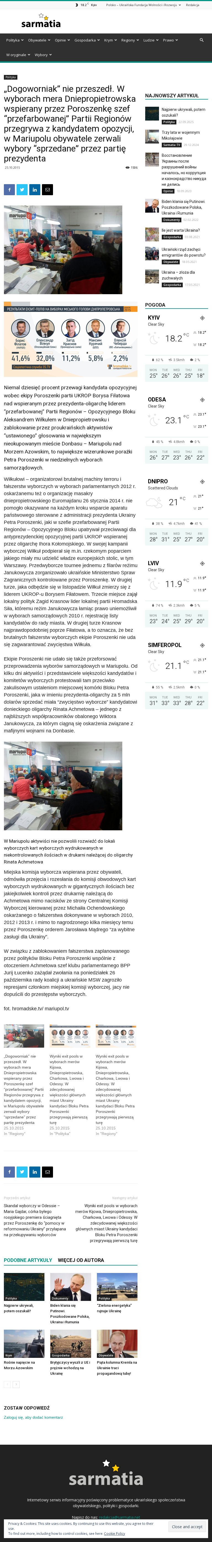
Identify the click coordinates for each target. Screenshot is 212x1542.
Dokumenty (60, 1298)
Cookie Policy (114, 1533)
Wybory (41, 54)
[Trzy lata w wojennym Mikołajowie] (152, 136)
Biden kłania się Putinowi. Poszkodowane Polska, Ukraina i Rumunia (183, 207)
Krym (108, 40)
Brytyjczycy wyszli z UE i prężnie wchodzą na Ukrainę (70, 1368)
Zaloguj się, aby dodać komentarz (33, 1417)
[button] (201, 40)
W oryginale (16, 54)
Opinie (60, 40)
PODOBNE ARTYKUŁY (28, 1260)
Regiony (128, 40)
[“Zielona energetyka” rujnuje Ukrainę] (117, 1287)
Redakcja (192, 5)
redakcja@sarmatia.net (119, 1517)
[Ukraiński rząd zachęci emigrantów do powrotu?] (152, 253)
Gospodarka (85, 40)
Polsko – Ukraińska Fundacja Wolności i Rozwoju (141, 5)
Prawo (168, 40)
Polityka (13, 40)
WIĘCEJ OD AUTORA (81, 1260)
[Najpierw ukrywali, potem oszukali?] (24, 1287)
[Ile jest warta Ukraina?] (152, 234)
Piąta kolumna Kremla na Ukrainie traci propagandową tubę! (117, 1368)
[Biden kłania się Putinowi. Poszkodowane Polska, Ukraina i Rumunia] (70, 1287)
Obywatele (37, 40)
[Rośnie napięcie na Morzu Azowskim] (24, 1344)
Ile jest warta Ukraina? (181, 230)
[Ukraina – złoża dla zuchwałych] (152, 276)
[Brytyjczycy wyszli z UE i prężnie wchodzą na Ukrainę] (70, 1344)
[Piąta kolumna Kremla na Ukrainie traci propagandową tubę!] (117, 1344)
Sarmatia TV (171, 145)
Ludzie (149, 40)
